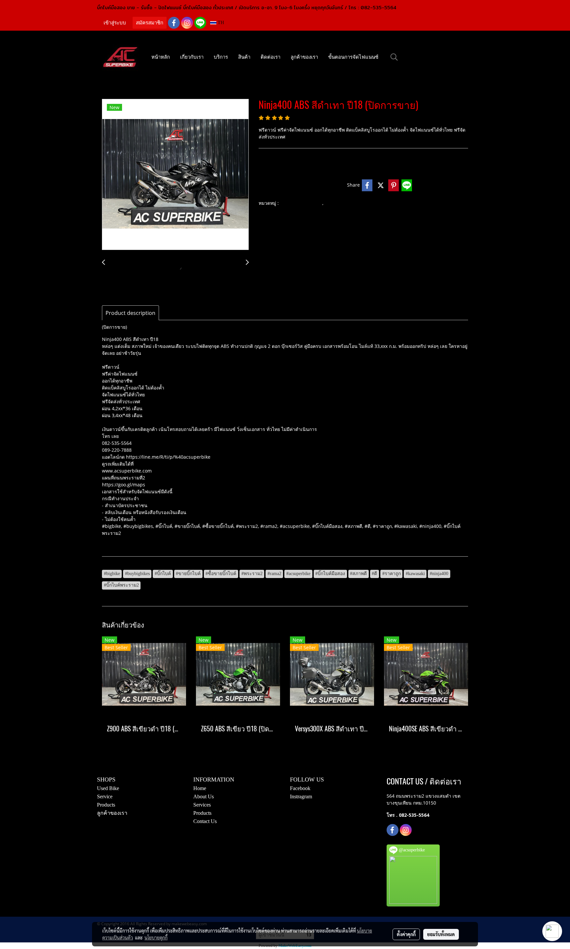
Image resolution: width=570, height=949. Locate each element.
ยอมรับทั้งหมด (441, 934)
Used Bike (108, 788)
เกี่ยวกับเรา (192, 57)
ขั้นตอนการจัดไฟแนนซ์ (353, 57)
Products (106, 805)
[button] (394, 57)
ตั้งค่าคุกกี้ (406, 934)
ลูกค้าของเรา (304, 57)
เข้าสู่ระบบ (115, 23)
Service (104, 796)
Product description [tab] (130, 313)
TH (220, 22)
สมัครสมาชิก (149, 23)
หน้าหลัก (160, 57)
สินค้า (244, 57)
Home (199, 788)
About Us (203, 796)
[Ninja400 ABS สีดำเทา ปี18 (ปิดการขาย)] (175, 174)
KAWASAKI (338, 203)
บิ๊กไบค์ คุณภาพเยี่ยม (301, 203)
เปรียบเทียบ (328, 185)
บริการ (221, 57)
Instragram (301, 796)
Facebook (300, 788)
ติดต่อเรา (270, 57)
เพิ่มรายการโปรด (281, 185)
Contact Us (205, 821)
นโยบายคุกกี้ (156, 937)
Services (202, 805)
